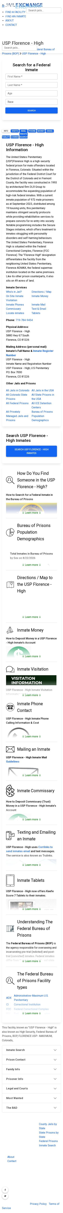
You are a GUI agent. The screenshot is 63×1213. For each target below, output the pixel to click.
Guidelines (12, 761)
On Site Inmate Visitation (14, 298)
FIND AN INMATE (12, 21)
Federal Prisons (48, 1141)
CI (7, 1004)
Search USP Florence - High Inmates (32, 451)
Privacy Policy (38, 1204)
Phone (32, 131)
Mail (23, 131)
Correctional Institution (27, 1004)
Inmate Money (40, 296)
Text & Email (39, 308)
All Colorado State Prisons (16, 397)
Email (50, 131)
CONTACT (8, 35)
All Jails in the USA (43, 390)
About (10, 1157)
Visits (15, 131)
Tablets (6, 137)
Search (32, 110)
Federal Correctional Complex (31, 1009)
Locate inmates (15, 313)
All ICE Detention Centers (41, 405)
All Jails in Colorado (17, 390)
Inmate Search (23, 135)
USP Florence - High (34, 53)
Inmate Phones (15, 304)
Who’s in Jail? (14, 291)
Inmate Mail (38, 304)
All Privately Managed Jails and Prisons (17, 416)
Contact (11, 1161)
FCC (8, 1009)
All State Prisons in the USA (43, 397)
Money (41, 131)
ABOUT (6, 28)
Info (6, 131)
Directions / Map (41, 291)
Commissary (15, 137)
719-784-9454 (24, 320)
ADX (8, 997)
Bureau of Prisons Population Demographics (42, 416)
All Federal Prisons (17, 403)
